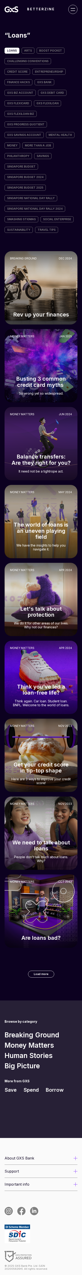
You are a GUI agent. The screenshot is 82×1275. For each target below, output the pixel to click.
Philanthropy (18, 156)
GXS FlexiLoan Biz (20, 113)
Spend (31, 1090)
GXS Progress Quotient (25, 124)
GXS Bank (44, 82)
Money (12, 145)
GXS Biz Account (20, 92)
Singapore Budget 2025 (25, 187)
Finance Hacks (18, 82)
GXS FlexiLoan (47, 103)
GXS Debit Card (52, 92)
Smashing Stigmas (21, 219)
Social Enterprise (57, 219)
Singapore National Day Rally (31, 198)
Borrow (55, 1090)
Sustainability (18, 229)
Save (11, 1090)
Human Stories (29, 1055)
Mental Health (60, 135)
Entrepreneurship (49, 71)
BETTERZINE (41, 9)
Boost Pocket (50, 50)
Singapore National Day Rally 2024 (35, 208)
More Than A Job (38, 145)
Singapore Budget (21, 166)
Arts (28, 50)
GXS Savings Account (24, 135)
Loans (12, 50)
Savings (43, 156)
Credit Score (17, 71)
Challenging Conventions (28, 61)
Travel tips (47, 229)
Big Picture (22, 1066)
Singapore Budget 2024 (25, 177)
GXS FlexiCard (18, 103)
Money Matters (29, 1045)
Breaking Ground (32, 1035)
